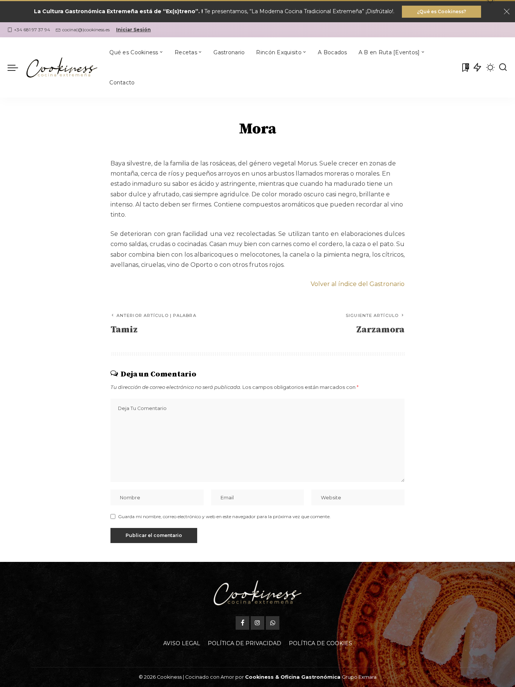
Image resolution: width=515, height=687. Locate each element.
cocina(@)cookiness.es (86, 29)
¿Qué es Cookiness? (441, 11)
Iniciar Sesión (133, 29)
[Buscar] (502, 67)
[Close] (506, 11)
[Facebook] (242, 623)
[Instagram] (257, 623)
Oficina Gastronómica (310, 677)
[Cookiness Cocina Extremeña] (62, 67)
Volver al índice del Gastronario (358, 284)
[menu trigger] (17, 67)
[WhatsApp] (272, 623)
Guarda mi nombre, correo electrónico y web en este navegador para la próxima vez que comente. (224, 516)
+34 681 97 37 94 (32, 29)
